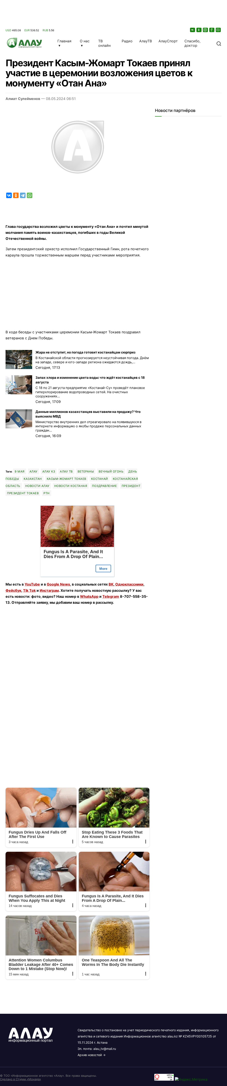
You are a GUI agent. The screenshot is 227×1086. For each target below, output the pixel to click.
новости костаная (70, 486)
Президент (131, 486)
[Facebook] (212, 29)
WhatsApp (89, 596)
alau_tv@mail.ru (104, 1049)
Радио (127, 41)
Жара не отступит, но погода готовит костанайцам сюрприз (85, 352)
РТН (46, 493)
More (103, 568)
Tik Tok (29, 590)
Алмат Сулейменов (23, 98)
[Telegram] (22, 195)
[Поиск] (218, 43)
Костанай (99, 478)
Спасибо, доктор (192, 43)
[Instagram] (206, 29)
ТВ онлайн (104, 43)
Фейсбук (13, 590)
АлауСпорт (168, 41)
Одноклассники (129, 584)
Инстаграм (49, 590)
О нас (85, 41)
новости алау (37, 486)
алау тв (66, 471)
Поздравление (104, 486)
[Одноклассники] (199, 29)
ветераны (86, 471)
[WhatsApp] (29, 195)
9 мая (20, 471)
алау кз (48, 471)
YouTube (32, 584)
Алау (33, 471)
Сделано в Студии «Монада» (20, 1079)
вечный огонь (111, 471)
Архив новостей (90, 1055)
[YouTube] (218, 29)
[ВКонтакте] (193, 29)
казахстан (33, 478)
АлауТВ (145, 41)
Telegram (110, 596)
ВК (111, 584)
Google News (58, 584)
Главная (64, 41)
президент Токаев (23, 493)
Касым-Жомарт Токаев (66, 478)
